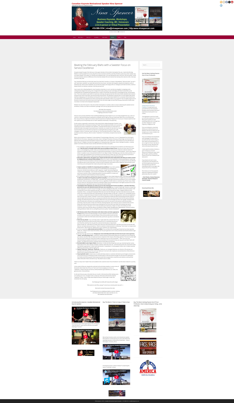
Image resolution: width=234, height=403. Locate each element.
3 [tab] (112, 31)
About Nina (80, 37)
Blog (125, 37)
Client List (88, 37)
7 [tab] (118, 31)
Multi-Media (104, 37)
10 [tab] (122, 31)
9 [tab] (121, 31)
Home (74, 37)
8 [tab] (119, 31)
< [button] (73, 18)
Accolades (96, 37)
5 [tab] (115, 31)
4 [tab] (114, 31)
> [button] (161, 18)
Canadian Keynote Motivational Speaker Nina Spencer (97, 3)
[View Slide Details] (117, 18)
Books (119, 37)
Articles (112, 37)
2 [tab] (111, 31)
